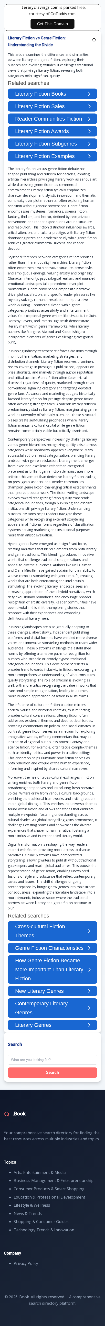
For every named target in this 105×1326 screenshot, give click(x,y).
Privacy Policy (26, 1263)
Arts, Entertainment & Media (40, 1172)
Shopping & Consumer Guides (41, 1221)
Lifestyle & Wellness (32, 1205)
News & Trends (28, 1213)
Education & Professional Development (49, 1197)
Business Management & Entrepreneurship (54, 1180)
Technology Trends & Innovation (44, 1230)
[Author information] (94, 40)
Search (52, 1072)
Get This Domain (52, 23)
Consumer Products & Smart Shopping (49, 1188)
